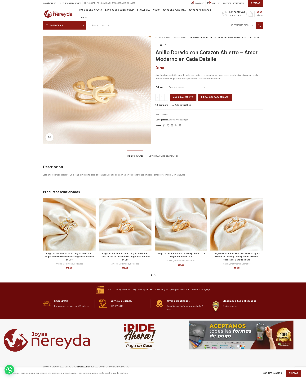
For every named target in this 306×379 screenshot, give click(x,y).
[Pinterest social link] (172, 125)
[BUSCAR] (259, 25)
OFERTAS (255, 3)
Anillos (167, 38)
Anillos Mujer (180, 38)
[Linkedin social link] (176, 125)
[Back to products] (161, 45)
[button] (9, 370)
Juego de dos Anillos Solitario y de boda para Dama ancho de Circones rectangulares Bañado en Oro (125, 257)
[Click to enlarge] (49, 137)
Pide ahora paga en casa (214, 97)
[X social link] (168, 125)
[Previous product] (157, 45)
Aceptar (293, 373)
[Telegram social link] (180, 125)
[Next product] (165, 45)
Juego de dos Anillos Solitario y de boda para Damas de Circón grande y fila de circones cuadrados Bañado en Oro (236, 257)
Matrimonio (68, 264)
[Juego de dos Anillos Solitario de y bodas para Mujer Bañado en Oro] (181, 224)
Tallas (158, 87)
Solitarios (78, 264)
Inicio (158, 38)
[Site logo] (59, 14)
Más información (272, 373)
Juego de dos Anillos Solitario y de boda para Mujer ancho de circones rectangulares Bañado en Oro (69, 257)
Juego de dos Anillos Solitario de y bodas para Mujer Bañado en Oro (181, 255)
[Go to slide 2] (154, 275)
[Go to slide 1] (151, 275)
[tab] (135, 155)
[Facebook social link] (164, 125)
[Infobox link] (233, 14)
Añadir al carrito (183, 97)
